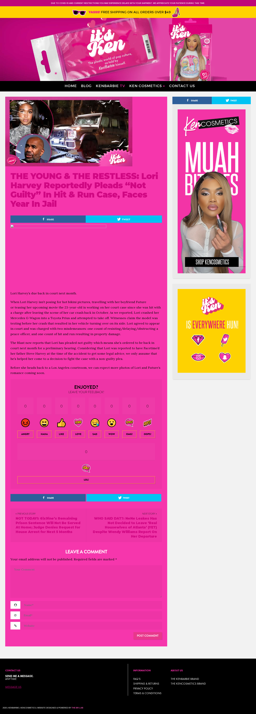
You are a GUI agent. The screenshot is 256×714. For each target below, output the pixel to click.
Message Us (13, 687)
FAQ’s (137, 679)
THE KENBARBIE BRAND (185, 679)
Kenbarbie (110, 85)
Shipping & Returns (146, 683)
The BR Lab (77, 708)
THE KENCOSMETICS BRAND (188, 683)
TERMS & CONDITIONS (147, 693)
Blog (86, 85)
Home (71, 85)
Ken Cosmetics (145, 85)
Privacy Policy (143, 688)
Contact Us (182, 85)
